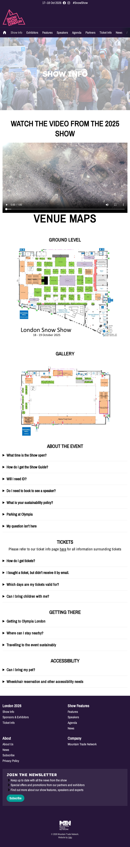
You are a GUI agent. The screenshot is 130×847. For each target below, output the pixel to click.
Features (47, 32)
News (119, 32)
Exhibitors (32, 32)
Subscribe (9, 755)
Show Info (16, 32)
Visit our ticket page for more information (31, 586)
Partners (90, 32)
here (63, 549)
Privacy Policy (11, 761)
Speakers (62, 32)
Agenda (76, 32)
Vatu (70, 837)
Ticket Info (106, 32)
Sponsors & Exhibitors (16, 717)
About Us (8, 744)
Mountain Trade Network (82, 744)
